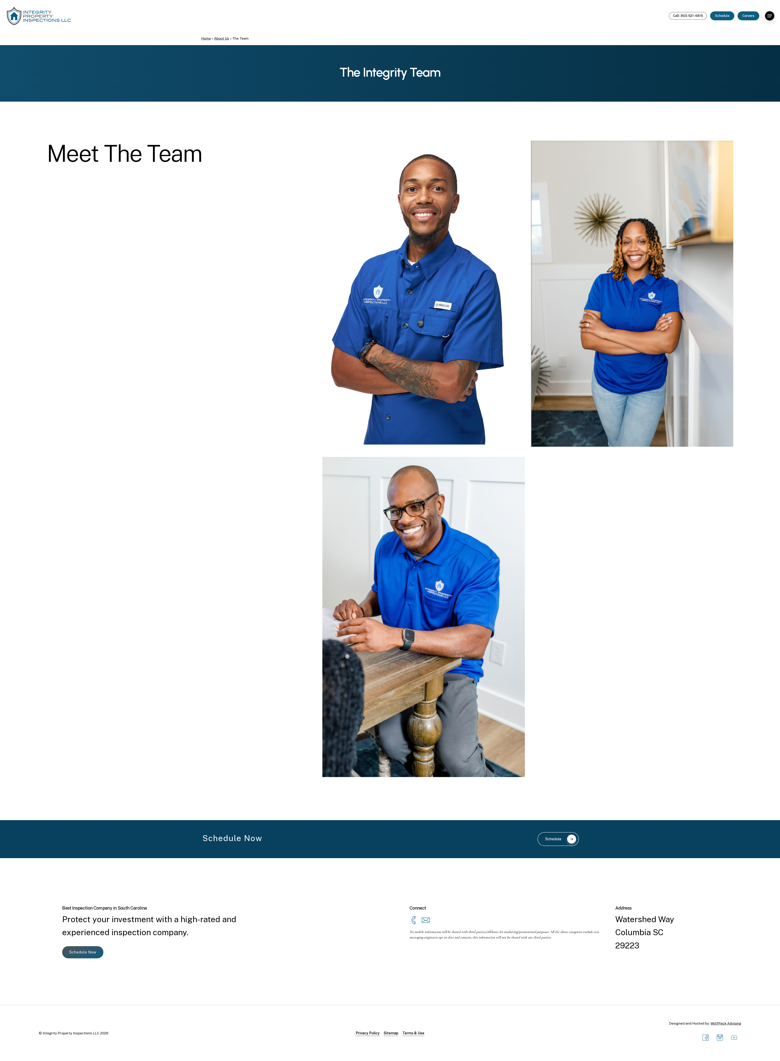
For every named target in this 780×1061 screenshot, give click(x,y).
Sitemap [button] (391, 1033)
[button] (769, 16)
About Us (221, 38)
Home (206, 38)
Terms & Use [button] (413, 1033)
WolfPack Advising (726, 1023)
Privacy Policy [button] (368, 1033)
